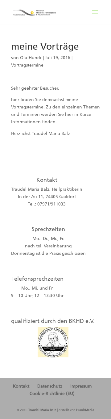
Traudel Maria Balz (42, 410)
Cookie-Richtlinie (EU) (52, 393)
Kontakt (21, 386)
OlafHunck (31, 57)
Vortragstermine (27, 65)
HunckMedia (85, 410)
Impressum (81, 386)
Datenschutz (49, 386)
